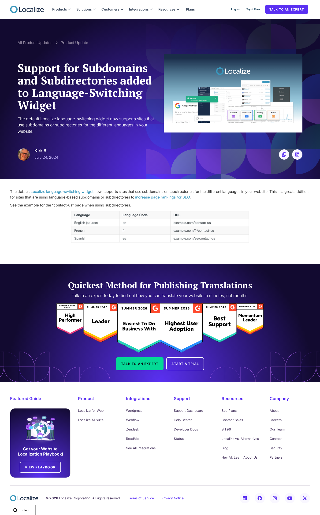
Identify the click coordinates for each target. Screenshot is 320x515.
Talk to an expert (286, 9)
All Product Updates (35, 42)
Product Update (74, 42)
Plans (190, 9)
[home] (27, 9)
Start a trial (185, 364)
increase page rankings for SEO (162, 197)
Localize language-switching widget (62, 191)
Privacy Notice (172, 498)
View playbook (40, 467)
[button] (61, 9)
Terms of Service (141, 498)
